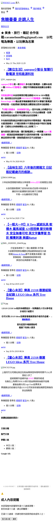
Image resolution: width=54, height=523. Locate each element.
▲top (3, 157)
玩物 (19, 153)
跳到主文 (5, 26)
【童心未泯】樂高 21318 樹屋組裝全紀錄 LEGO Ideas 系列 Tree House (28, 294)
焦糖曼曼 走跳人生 (17, 19)
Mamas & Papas (19, 254)
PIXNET (12, 486)
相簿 (8, 53)
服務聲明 (27, 489)
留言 (25, 148)
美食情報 (22, 48)
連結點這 (26, 319)
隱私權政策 (45, 486)
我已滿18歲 (6, 519)
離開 (14, 519)
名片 (8, 59)
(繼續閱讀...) (6, 143)
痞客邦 (19, 148)
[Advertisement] (13, 470)
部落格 (9, 56)
